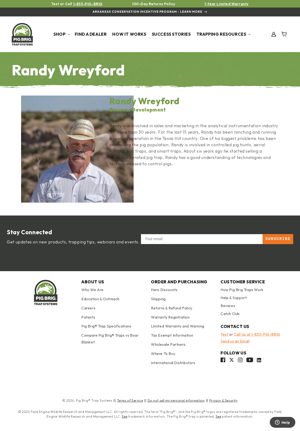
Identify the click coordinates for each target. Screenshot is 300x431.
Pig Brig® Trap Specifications (106, 326)
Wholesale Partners (168, 344)
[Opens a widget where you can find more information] (282, 423)
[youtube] (249, 361)
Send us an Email (235, 341)
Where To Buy (163, 353)
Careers (88, 308)
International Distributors (173, 362)
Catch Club (230, 313)
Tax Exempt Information (172, 335)
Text (224, 334)
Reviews (228, 305)
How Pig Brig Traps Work (242, 289)
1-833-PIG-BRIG (88, 4)
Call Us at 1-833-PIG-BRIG (257, 334)
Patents (88, 317)
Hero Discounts (164, 289)
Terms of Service (130, 400)
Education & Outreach (100, 298)
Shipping (158, 298)
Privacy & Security (223, 400)
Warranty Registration (170, 317)
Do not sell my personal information (176, 400)
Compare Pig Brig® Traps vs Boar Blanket (110, 338)
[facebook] (223, 361)
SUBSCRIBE (278, 239)
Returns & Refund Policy (171, 308)
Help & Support (234, 297)
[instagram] (240, 361)
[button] (61, 34)
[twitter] (231, 361)
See (124, 416)
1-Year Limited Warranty (226, 4)
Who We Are (92, 289)
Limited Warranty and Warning (177, 326)
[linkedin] (259, 361)
